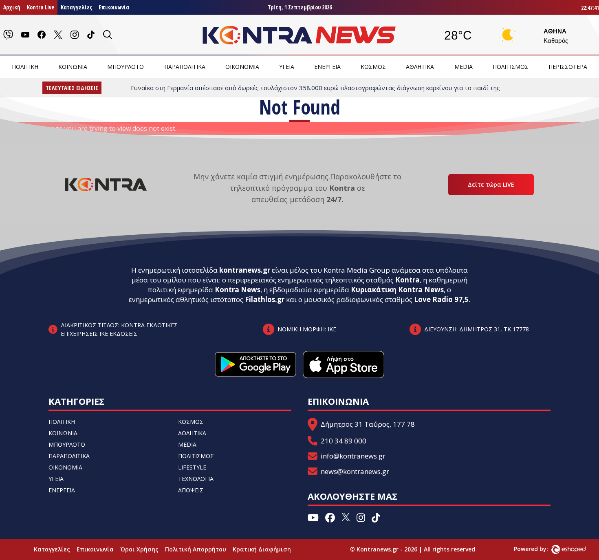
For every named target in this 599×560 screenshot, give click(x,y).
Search (85, 139)
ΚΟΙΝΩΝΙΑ (72, 67)
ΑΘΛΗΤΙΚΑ (420, 67)
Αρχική (11, 7)
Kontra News (237, 289)
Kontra (407, 279)
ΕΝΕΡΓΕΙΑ (327, 67)
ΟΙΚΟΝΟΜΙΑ (242, 67)
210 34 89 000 (343, 440)
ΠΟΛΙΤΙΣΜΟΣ (511, 67)
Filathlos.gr (264, 299)
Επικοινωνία (114, 7)
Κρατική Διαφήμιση (262, 549)
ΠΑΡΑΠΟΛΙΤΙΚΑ (184, 67)
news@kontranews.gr (355, 471)
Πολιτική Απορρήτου (195, 549)
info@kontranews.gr (353, 456)
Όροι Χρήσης (139, 549)
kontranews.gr (244, 270)
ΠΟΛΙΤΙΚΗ (25, 67)
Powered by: (539, 549)
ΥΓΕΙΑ (286, 67)
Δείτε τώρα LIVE (491, 184)
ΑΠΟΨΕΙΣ (190, 490)
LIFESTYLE (192, 467)
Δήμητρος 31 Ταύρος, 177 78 (368, 424)
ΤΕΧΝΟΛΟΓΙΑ (196, 479)
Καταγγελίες (76, 7)
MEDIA (463, 67)
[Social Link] (8, 35)
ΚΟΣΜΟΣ (373, 67)
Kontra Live (40, 7)
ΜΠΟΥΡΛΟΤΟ (125, 67)
